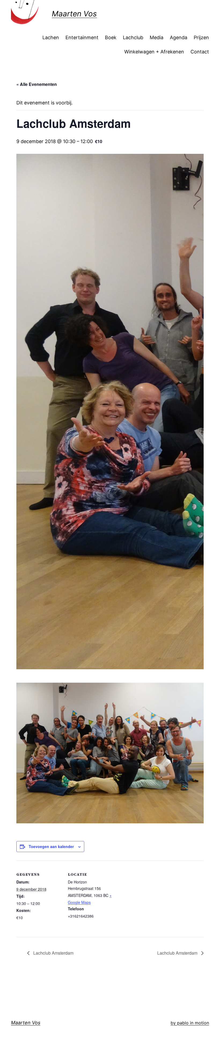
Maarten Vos (74, 13)
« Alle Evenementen (36, 84)
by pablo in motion (190, 1022)
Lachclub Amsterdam (53, 953)
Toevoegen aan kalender (51, 846)
